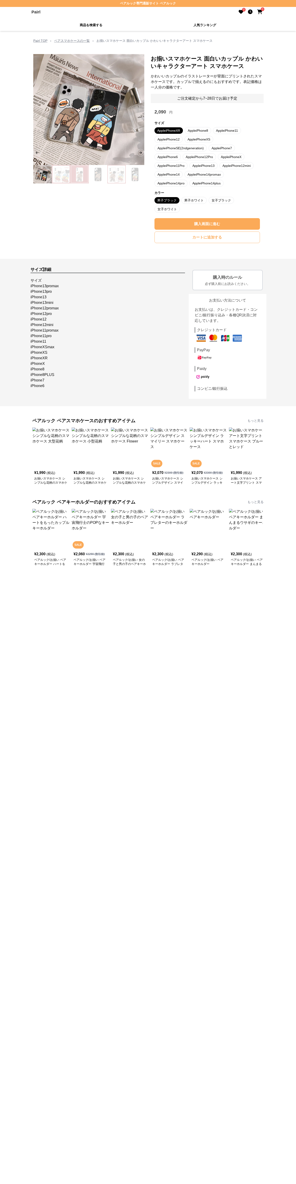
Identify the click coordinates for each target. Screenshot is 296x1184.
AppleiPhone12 (168, 139)
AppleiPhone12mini (236, 166)
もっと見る (255, 420)
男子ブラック (167, 200)
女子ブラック (221, 200)
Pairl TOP (40, 41)
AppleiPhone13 (203, 166)
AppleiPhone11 (227, 130)
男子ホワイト (194, 200)
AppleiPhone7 (222, 148)
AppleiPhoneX (231, 157)
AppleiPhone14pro (171, 183)
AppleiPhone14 (168, 174)
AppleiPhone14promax (204, 174)
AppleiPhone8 (198, 130)
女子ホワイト (167, 209)
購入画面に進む (207, 224)
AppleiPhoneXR (168, 130)
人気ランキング (205, 25)
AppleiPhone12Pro (199, 157)
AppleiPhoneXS (199, 139)
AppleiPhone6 (167, 157)
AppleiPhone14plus (206, 183)
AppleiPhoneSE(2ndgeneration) (180, 148)
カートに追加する (207, 237)
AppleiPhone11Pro (171, 166)
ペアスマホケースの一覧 (72, 41)
